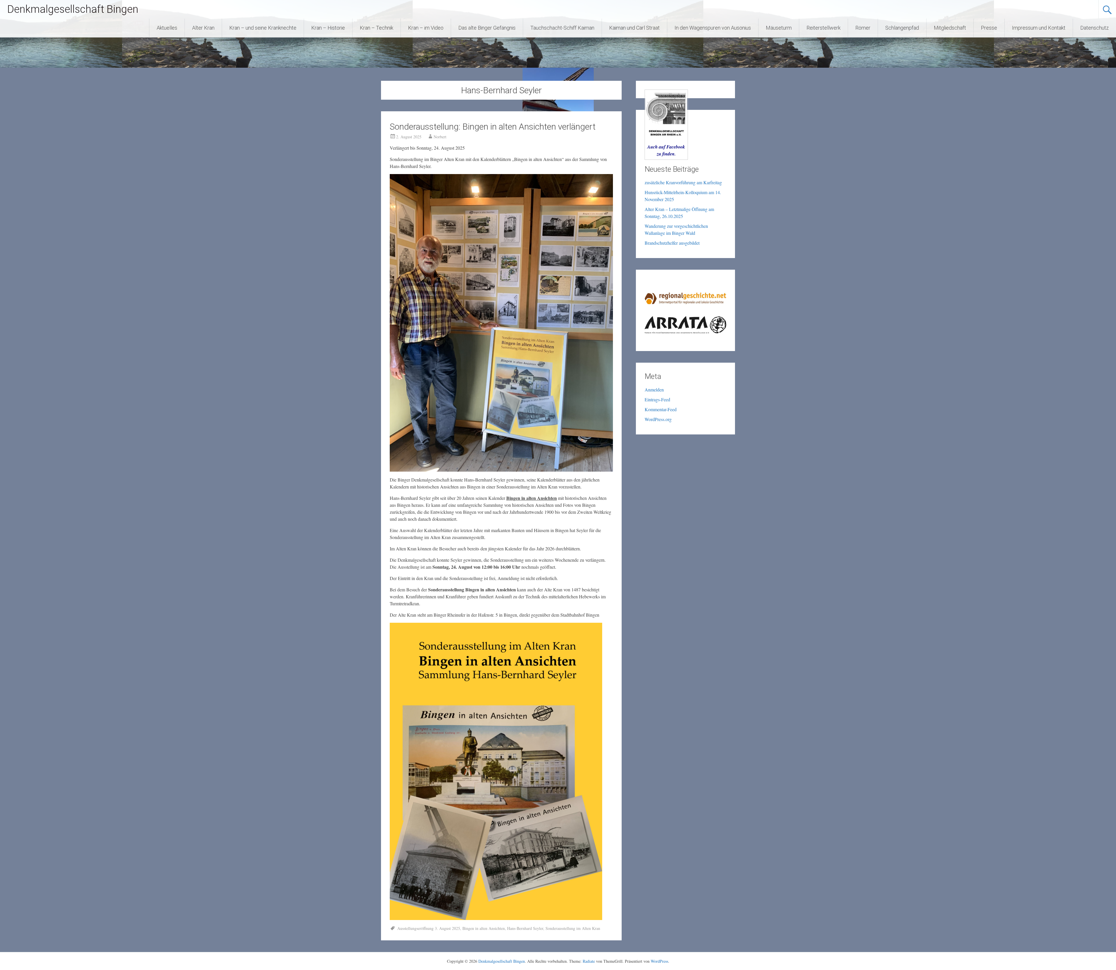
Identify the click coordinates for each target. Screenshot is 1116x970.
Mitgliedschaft (950, 28)
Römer (862, 28)
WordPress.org (658, 419)
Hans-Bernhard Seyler (525, 928)
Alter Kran (203, 28)
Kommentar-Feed (661, 409)
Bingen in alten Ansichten (483, 928)
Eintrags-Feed (657, 399)
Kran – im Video (425, 28)
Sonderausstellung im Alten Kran (573, 928)
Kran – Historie (328, 28)
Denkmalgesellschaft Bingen (72, 9)
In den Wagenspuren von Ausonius (713, 28)
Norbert (440, 136)
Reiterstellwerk (823, 28)
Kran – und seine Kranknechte (262, 28)
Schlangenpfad (902, 28)
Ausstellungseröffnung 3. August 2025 (428, 928)
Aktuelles (167, 28)
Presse (989, 28)
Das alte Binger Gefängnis (487, 28)
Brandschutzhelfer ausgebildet (672, 243)
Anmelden (654, 389)
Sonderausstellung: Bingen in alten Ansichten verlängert (492, 126)
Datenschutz (1094, 28)
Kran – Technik (376, 28)
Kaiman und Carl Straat (634, 28)
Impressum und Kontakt (1038, 28)
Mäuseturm (779, 28)
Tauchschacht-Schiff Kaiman (562, 28)
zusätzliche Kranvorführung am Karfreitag (683, 182)
